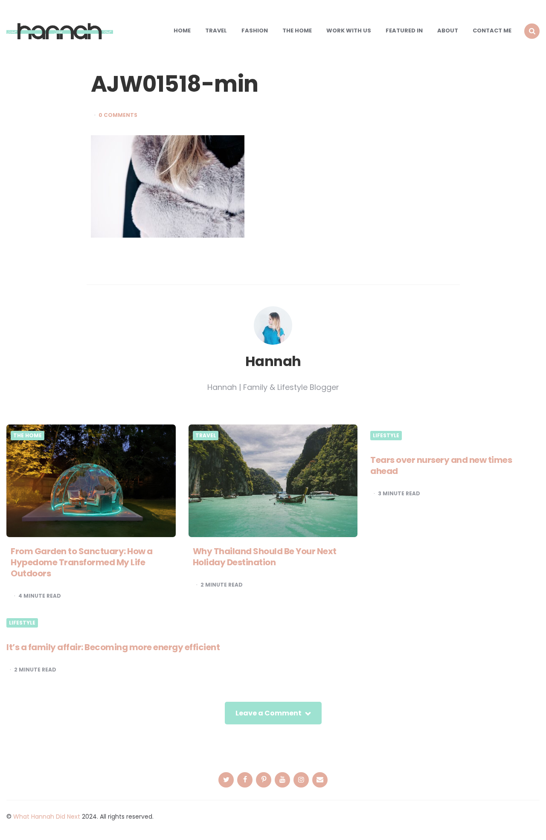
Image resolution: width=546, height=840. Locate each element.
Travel (216, 30)
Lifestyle (386, 436)
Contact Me (492, 30)
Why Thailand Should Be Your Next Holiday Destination (265, 556)
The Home (297, 30)
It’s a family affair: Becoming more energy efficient (113, 647)
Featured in (404, 30)
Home (182, 30)
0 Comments (118, 115)
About (447, 30)
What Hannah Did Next (46, 816)
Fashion (254, 30)
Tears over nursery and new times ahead (441, 465)
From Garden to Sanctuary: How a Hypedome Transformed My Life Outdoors (82, 562)
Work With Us (348, 30)
